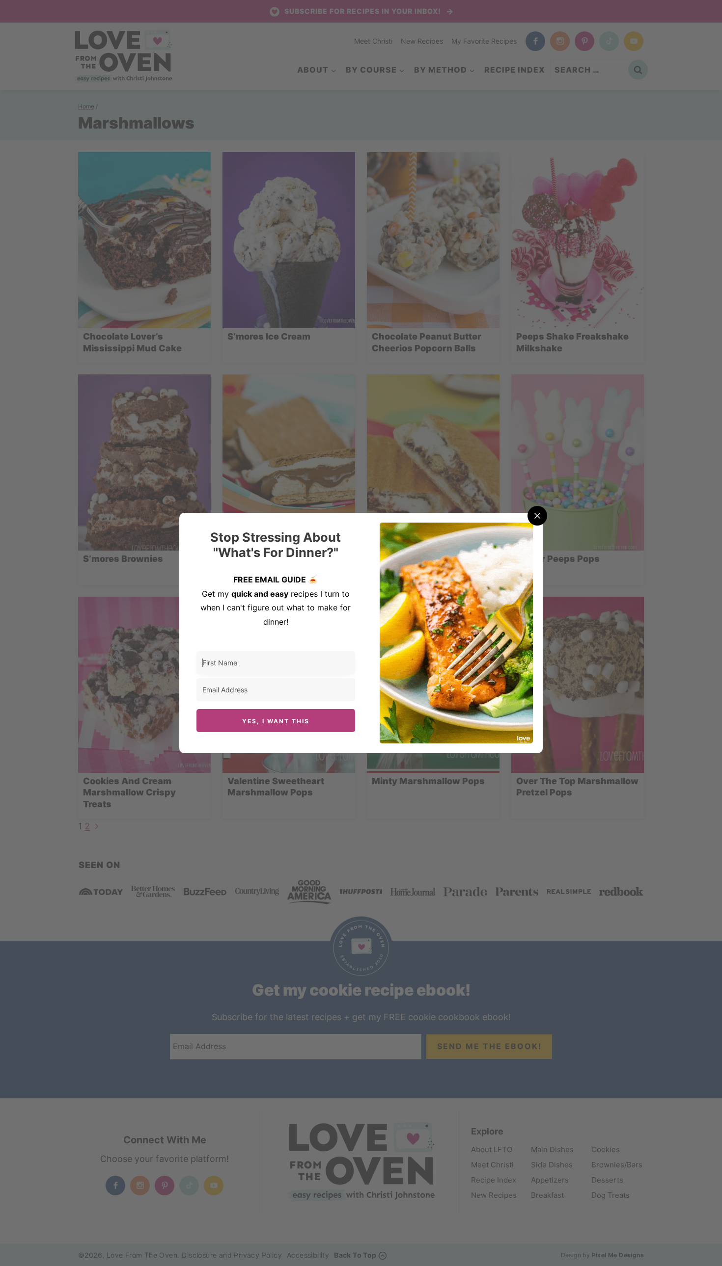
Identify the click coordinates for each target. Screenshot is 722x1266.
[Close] (537, 516)
